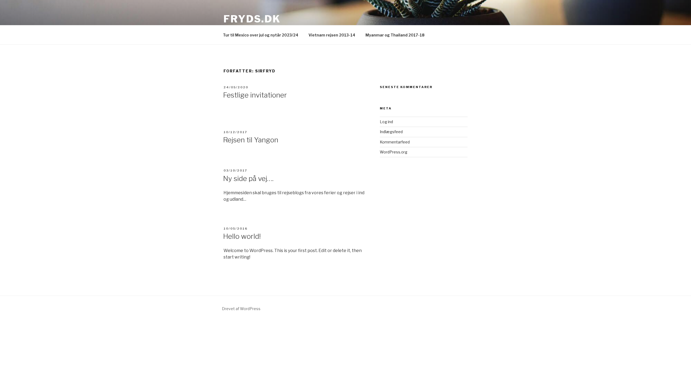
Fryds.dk (252, 19)
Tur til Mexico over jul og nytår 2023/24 (260, 35)
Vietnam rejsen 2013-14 (332, 35)
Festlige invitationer (255, 95)
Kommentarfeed (395, 142)
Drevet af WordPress (241, 308)
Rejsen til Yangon (250, 140)
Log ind (386, 121)
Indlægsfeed (391, 131)
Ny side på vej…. (248, 178)
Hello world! (242, 236)
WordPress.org (393, 152)
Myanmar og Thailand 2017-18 (394, 35)
